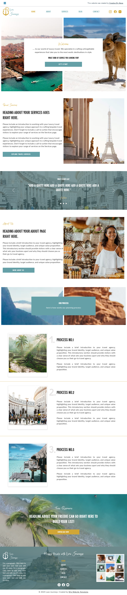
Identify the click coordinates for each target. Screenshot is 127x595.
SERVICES (63, 569)
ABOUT (63, 565)
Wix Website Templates (78, 592)
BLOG (63, 573)
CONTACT (63, 577)
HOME (63, 561)
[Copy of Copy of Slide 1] (66, 203)
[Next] (113, 190)
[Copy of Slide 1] (63, 203)
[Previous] (13, 190)
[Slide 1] (60, 203)
